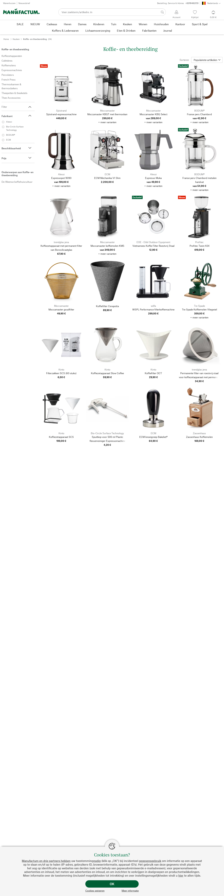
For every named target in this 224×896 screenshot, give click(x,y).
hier (180, 875)
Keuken (16, 39)
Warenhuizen (9, 3)
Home (6, 39)
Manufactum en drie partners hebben (46, 861)
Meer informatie (130, 890)
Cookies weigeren (95, 890)
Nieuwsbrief (24, 3)
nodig (97, 861)
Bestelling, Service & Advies (178, 3)
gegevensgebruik (150, 861)
